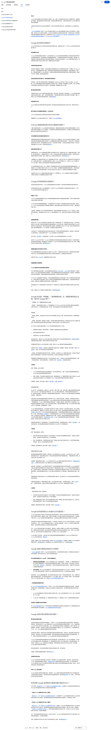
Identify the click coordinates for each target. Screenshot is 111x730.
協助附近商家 (74, 339)
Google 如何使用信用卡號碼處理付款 (9, 20)
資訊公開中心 (45, 727)
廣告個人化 (34, 695)
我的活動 (39, 236)
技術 (22, 5)
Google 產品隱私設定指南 (7, 26)
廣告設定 (48, 417)
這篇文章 (49, 144)
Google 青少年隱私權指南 (53, 36)
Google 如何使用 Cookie (7, 14)
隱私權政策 (8, 5)
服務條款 (16, 5)
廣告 (2, 11)
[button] (102, 2)
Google (26, 727)
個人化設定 (35, 412)
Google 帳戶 (40, 257)
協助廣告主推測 (51, 661)
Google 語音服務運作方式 (7, 23)
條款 (41, 727)
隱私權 (37, 727)
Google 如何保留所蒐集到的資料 (56, 578)
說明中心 (51, 651)
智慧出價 (65, 674)
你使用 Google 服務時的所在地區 (54, 686)
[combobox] (80, 727)
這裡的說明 (57, 290)
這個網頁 (43, 542)
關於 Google (31, 727)
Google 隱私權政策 (36, 31)
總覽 (2, 5)
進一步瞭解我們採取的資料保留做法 (53, 607)
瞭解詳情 (60, 381)
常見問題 (27, 5)
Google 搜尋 (60, 271)
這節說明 (54, 96)
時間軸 (40, 347)
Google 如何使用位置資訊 (7, 17)
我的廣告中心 (40, 686)
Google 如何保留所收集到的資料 (8, 29)
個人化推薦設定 (45, 413)
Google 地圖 (67, 271)
